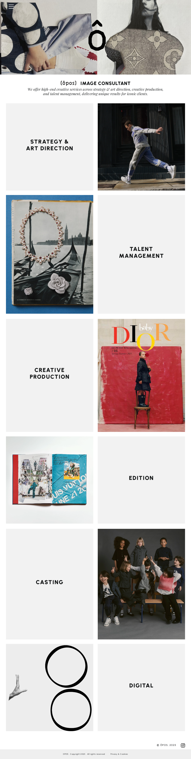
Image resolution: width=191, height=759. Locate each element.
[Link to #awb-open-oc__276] (96, 7)
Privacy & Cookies (119, 754)
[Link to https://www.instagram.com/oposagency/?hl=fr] (183, 745)
